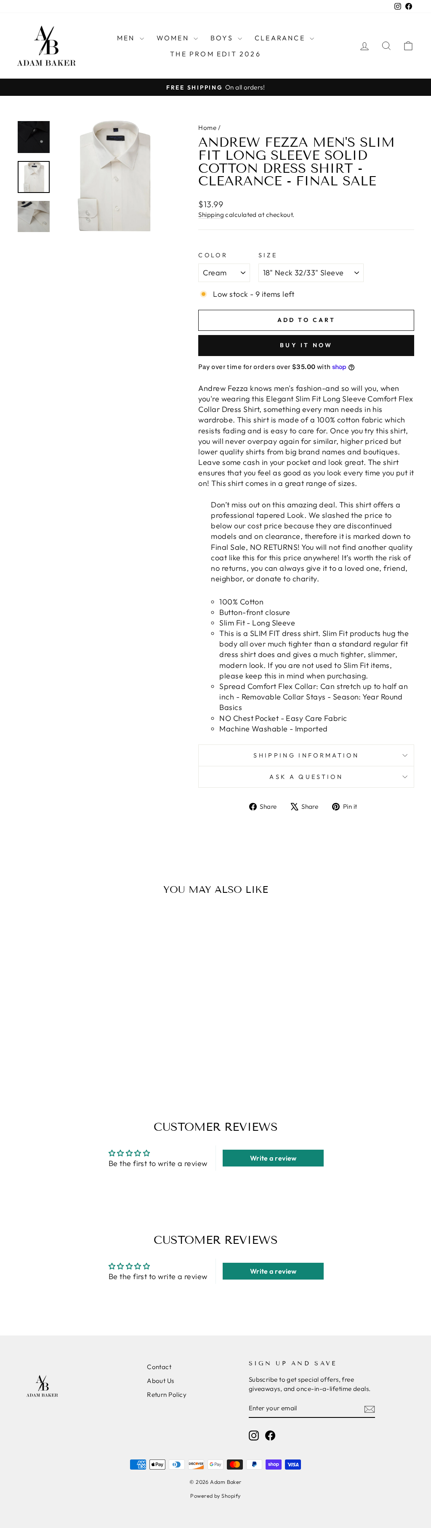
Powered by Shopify (215, 1495)
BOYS (223, 38)
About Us (160, 1381)
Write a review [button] (273, 1158)
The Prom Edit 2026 (215, 54)
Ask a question (306, 777)
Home (207, 128)
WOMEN (174, 38)
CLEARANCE (281, 38)
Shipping (211, 215)
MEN (127, 38)
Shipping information (306, 755)
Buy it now (306, 345)
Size (267, 255)
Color (213, 255)
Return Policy (166, 1395)
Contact (159, 1367)
